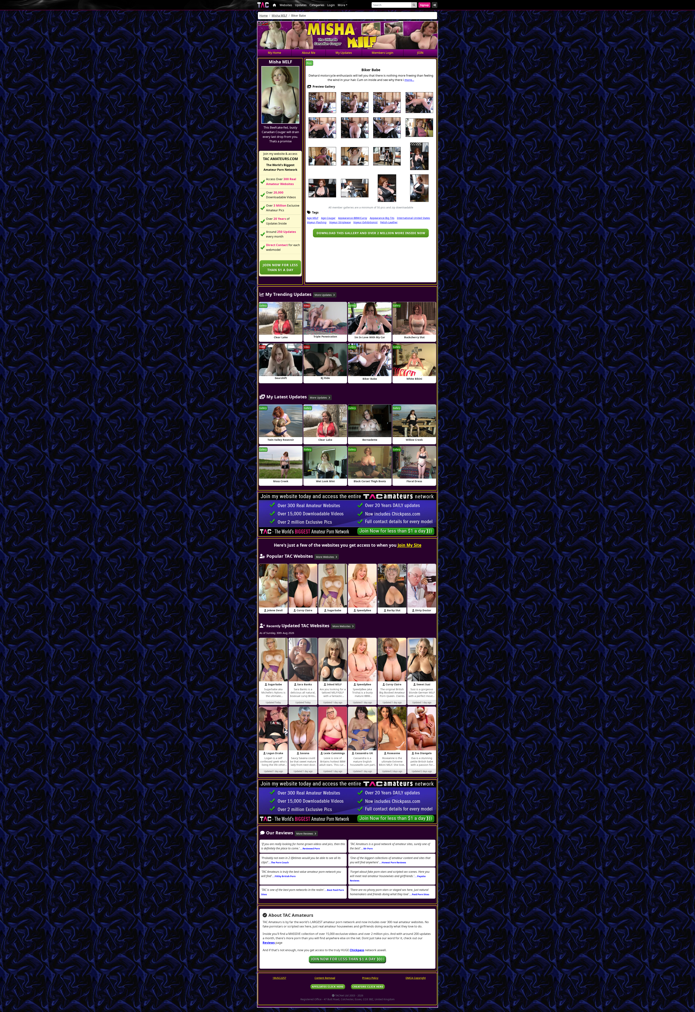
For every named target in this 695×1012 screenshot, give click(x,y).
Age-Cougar (328, 218)
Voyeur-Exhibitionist (365, 222)
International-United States (413, 218)
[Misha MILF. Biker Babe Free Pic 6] (322, 127)
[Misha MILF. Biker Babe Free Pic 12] (354, 156)
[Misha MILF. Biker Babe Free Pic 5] (419, 102)
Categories (316, 5)
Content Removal (325, 978)
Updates (301, 5)
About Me (308, 53)
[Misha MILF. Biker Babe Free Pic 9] (387, 127)
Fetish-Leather (389, 222)
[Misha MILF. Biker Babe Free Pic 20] (419, 188)
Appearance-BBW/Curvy (352, 218)
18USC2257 (279, 978)
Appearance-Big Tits (382, 218)
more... (409, 80)
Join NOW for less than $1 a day (280, 267)
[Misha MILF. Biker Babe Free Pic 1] (322, 102)
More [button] (341, 5)
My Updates (344, 53)
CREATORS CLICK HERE (367, 986)
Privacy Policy (370, 978)
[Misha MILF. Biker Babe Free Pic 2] (354, 102)
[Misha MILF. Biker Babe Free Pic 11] (322, 156)
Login (331, 5)
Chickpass (357, 950)
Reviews (269, 943)
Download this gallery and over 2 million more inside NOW (371, 233)
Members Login (382, 53)
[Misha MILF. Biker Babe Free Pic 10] (419, 127)
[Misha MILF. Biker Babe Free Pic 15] (419, 156)
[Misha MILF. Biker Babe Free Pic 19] (387, 188)
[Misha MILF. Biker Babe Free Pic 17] (322, 188)
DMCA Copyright (416, 978)
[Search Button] (414, 5)
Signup (424, 5)
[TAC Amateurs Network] (263, 5)
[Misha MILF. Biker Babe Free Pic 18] (354, 188)
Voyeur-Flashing (317, 222)
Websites (286, 5)
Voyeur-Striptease (340, 222)
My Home (274, 53)
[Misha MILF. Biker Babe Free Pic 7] (354, 127)
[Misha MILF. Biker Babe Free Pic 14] (387, 156)
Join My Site (409, 545)
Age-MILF (312, 218)
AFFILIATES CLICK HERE (328, 986)
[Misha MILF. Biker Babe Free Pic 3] (387, 102)
